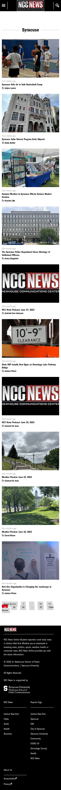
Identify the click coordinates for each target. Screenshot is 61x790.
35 (41, 607)
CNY (32, 723)
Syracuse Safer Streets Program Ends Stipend (23, 139)
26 (40, 604)
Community (35, 738)
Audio (6, 723)
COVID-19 (34, 743)
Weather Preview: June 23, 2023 (17, 477)
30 (23, 607)
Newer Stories (10, 604)
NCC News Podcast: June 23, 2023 (18, 422)
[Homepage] (30, 9)
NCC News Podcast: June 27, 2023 (18, 309)
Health (7, 728)
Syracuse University (39, 733)
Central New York (11, 714)
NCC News (35, 758)
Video (6, 719)
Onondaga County (38, 748)
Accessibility (9, 778)
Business (8, 733)
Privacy (7, 784)
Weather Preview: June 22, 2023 (17, 531)
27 (49, 604)
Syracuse (34, 719)
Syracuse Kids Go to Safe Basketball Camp (22, 84)
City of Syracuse (37, 728)
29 (14, 607)
